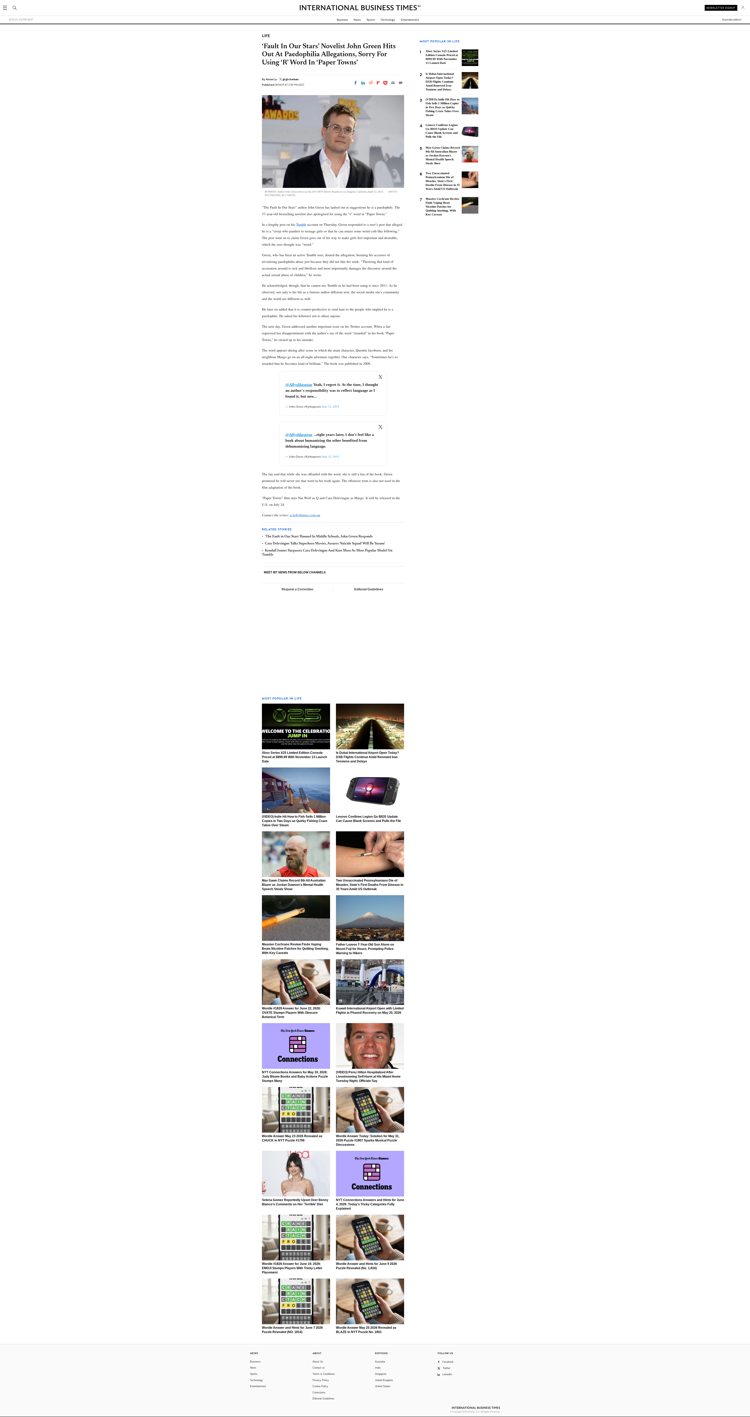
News (357, 19)
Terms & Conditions (323, 1373)
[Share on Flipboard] (378, 82)
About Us (317, 1361)
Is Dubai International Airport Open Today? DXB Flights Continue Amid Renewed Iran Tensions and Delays (367, 757)
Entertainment (410, 19)
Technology (388, 19)
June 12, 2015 (330, 406)
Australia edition (731, 19)
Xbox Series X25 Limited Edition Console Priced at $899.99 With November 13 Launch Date (294, 757)
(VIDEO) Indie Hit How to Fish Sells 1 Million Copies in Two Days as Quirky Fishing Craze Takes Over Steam (294, 821)
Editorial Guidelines (368, 589)
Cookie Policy (320, 1386)
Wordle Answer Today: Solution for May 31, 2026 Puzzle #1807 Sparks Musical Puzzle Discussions (367, 1140)
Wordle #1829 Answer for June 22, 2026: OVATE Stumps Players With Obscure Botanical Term (291, 1013)
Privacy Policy (320, 1380)
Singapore (380, 1373)
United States (382, 1386)
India (377, 1367)
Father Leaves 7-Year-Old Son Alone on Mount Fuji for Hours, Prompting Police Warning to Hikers (365, 949)
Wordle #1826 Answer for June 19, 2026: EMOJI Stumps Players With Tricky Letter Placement (292, 1268)
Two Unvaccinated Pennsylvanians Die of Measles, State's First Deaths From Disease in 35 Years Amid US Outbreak (369, 885)
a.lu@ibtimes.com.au (305, 515)
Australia (380, 1361)
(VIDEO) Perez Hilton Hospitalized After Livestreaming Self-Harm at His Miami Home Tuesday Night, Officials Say (368, 1076)
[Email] (392, 82)
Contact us (318, 1367)
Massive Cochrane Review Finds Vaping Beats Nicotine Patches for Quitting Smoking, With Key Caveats (295, 949)
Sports (371, 19)
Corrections (318, 1392)
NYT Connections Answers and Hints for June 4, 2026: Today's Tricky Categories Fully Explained (370, 1204)
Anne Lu (271, 79)
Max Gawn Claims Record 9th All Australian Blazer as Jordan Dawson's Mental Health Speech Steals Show (294, 885)
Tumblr (301, 224)
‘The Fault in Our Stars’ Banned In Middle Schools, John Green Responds (319, 536)
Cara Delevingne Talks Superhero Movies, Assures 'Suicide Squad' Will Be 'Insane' (325, 543)
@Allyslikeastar (298, 384)
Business (342, 19)
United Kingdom (384, 1380)
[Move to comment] (400, 82)
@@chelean (290, 79)
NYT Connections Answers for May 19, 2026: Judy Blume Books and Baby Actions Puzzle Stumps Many (295, 1076)
